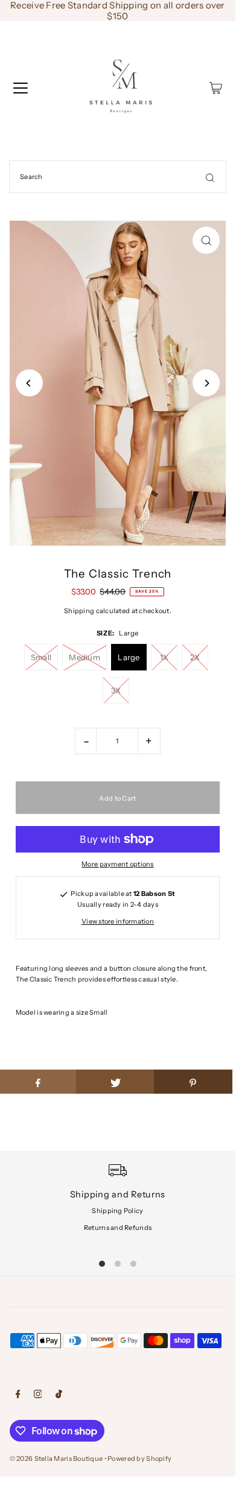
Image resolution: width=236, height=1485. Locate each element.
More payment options (117, 864)
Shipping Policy (117, 1210)
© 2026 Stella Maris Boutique (56, 1458)
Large (128, 657)
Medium (84, 657)
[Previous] (29, 383)
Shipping (79, 611)
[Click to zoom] (206, 240)
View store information (117, 921)
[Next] (206, 383)
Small (41, 657)
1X (164, 657)
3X (116, 690)
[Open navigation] (20, 88)
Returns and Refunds (117, 1227)
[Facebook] (18, 1396)
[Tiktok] (59, 1396)
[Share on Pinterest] (193, 1082)
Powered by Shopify (139, 1458)
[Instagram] (38, 1396)
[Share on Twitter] (115, 1082)
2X (195, 657)
